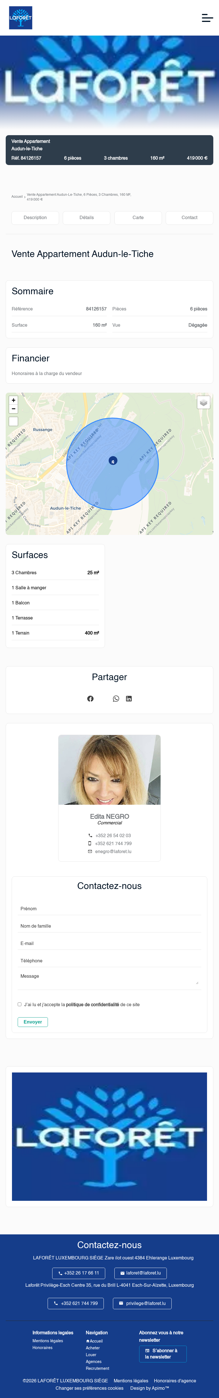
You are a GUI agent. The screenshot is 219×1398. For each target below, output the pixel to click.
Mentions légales (131, 1381)
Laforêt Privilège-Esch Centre (55, 1285)
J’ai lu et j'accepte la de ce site (82, 1005)
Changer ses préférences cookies (89, 1388)
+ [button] (13, 400)
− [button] (13, 408)
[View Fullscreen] (13, 421)
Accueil (17, 197)
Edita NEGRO (109, 817)
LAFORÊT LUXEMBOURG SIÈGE (68, 1258)
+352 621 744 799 (113, 844)
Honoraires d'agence (175, 1381)
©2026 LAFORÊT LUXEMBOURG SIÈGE (65, 1381)
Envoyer (33, 1022)
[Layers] (203, 402)
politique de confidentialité (92, 1005)
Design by (149, 1388)
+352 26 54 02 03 (113, 836)
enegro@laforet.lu (113, 852)
